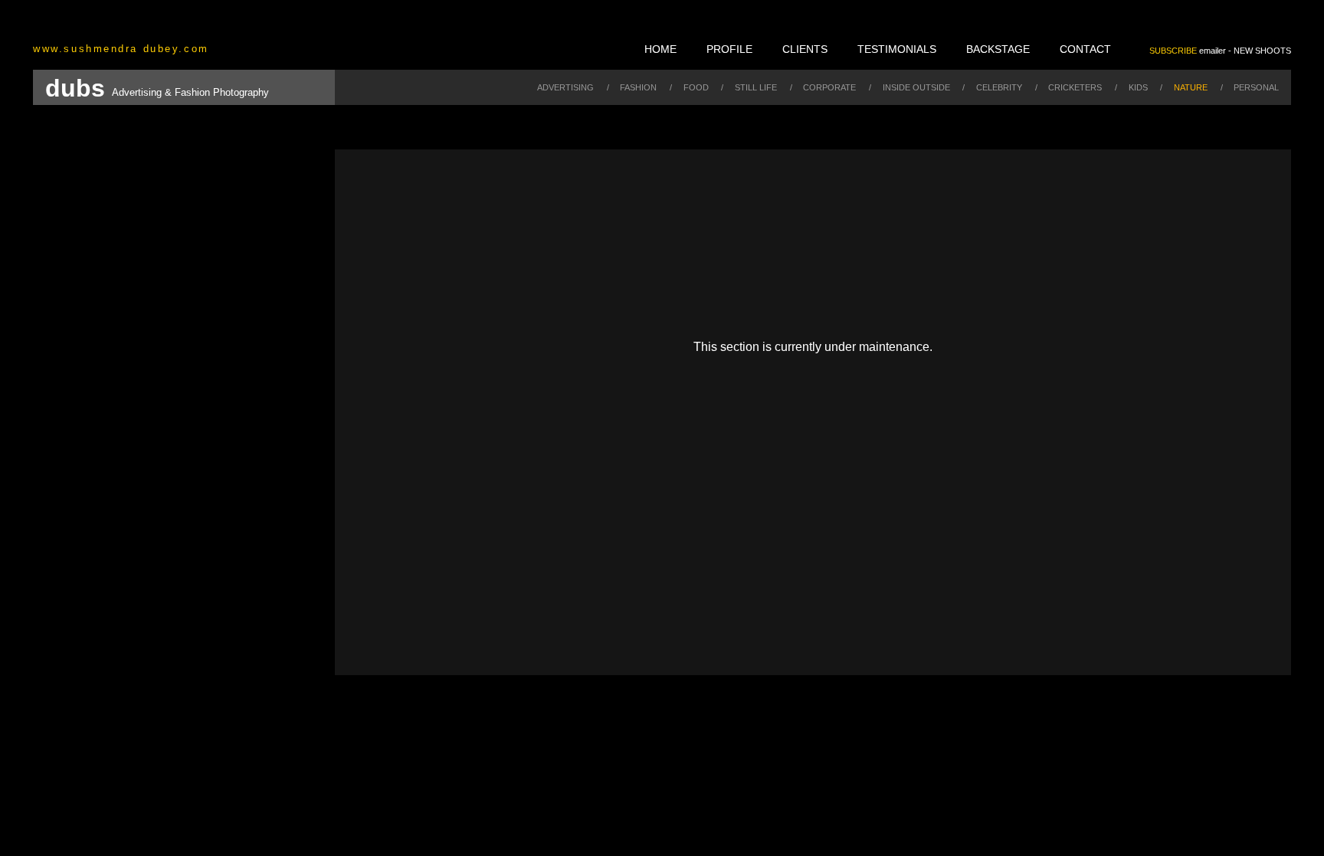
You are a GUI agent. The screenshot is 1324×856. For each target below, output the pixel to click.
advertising (565, 87)
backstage (998, 49)
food (696, 87)
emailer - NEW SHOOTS (1220, 50)
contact (1085, 49)
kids (1138, 87)
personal (1256, 87)
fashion (638, 87)
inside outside (916, 87)
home (660, 49)
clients (805, 49)
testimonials (896, 49)
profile (729, 49)
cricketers (1075, 87)
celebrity (999, 87)
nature (1191, 87)
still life (756, 87)
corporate (829, 87)
